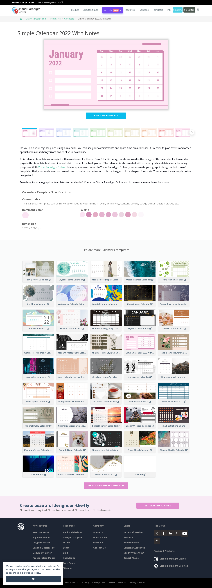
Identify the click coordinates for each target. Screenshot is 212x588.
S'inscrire (177, 9)
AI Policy (128, 537)
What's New (100, 537)
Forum (66, 542)
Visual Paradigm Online (51, 167)
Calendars (69, 18)
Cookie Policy (33, 572)
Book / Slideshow (72, 532)
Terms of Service (133, 532)
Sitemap (67, 568)
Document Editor (42, 552)
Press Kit (98, 542)
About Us (98, 532)
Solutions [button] (144, 9)
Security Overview (134, 552)
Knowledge (69, 557)
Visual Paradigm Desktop (49, 2)
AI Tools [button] (111, 10)
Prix (169, 9)
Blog (65, 552)
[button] (91, 10)
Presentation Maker (44, 557)
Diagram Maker (41, 542)
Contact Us (99, 547)
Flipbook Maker (41, 537)
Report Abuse (131, 557)
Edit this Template (106, 115)
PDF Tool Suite (41, 532)
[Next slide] (192, 132)
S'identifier (189, 9)
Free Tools (69, 563)
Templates (55, 18)
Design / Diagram (73, 537)
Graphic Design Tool (36, 18)
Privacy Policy (131, 542)
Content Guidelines (134, 547)
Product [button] (75, 9)
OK (33, 579)
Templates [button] (158, 9)
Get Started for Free (157, 505)
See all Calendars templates (106, 485)
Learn (66, 547)
